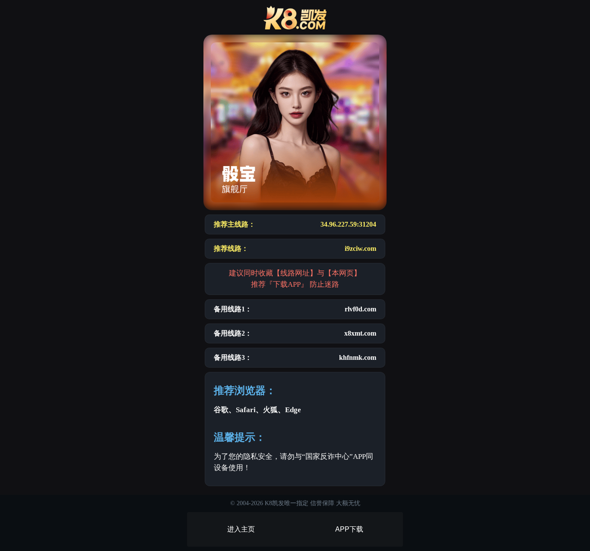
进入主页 (241, 529)
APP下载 (349, 529)
